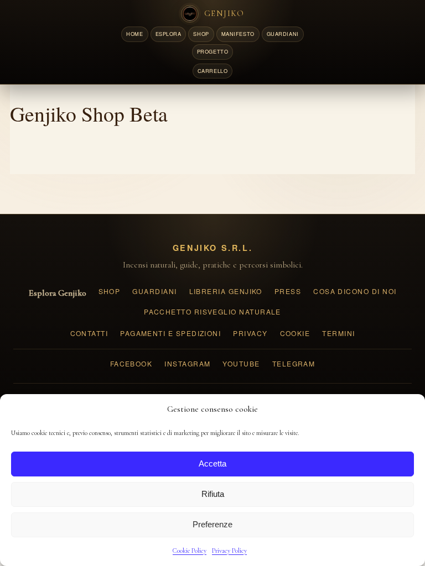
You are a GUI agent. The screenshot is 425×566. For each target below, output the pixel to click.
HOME (134, 34)
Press (287, 291)
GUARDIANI (283, 34)
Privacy (250, 333)
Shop (110, 291)
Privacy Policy (229, 550)
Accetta (212, 463)
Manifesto (238, 34)
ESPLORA (169, 34)
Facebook (131, 363)
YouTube (241, 363)
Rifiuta (212, 494)
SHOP (201, 34)
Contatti (89, 333)
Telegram (293, 363)
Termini (338, 333)
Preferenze (212, 524)
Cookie (295, 333)
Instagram (187, 363)
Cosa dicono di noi (354, 291)
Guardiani (154, 291)
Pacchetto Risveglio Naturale (212, 311)
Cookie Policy (189, 550)
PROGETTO (212, 51)
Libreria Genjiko (225, 291)
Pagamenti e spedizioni (170, 333)
